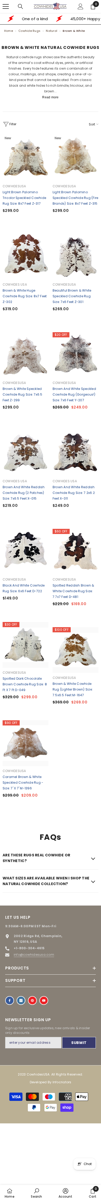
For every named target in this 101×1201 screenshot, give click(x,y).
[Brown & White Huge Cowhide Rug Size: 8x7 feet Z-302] (25, 257)
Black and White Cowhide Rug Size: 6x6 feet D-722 (24, 588)
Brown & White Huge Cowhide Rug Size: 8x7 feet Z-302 (25, 296)
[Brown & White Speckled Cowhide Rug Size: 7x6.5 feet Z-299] (25, 355)
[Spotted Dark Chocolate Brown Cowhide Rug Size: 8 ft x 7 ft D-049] (25, 645)
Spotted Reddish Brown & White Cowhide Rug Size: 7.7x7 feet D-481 (73, 591)
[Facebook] (9, 1000)
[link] (36, 1193)
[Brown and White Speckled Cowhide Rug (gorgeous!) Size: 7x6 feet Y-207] (75, 355)
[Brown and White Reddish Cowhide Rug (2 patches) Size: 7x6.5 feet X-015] (25, 453)
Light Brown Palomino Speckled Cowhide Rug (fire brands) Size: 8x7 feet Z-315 (75, 198)
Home (8, 31)
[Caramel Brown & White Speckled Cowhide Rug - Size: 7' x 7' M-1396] (25, 743)
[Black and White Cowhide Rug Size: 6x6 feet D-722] (25, 552)
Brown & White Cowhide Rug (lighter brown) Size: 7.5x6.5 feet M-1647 (73, 689)
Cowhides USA (15, 284)
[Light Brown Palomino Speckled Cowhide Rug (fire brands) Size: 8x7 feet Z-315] (75, 158)
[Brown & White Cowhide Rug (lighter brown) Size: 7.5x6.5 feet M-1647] (75, 650)
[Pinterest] (32, 1000)
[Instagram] (21, 1000)
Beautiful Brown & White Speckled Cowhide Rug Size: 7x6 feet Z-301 (72, 296)
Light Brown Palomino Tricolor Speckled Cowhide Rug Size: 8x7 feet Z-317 (24, 198)
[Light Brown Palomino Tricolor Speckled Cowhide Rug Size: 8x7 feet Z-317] (25, 158)
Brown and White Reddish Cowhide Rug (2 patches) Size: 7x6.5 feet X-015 (24, 493)
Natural (51, 31)
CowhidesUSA (14, 186)
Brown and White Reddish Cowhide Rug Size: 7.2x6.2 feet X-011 (74, 493)
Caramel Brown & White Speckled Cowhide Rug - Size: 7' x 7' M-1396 (23, 782)
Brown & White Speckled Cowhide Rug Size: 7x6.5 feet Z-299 (22, 394)
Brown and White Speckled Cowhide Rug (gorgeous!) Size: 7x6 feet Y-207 (74, 394)
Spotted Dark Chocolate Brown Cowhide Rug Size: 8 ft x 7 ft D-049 (25, 684)
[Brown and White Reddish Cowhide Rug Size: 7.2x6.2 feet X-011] (75, 453)
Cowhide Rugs (29, 31)
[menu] (6, 6)
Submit (79, 1042)
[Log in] (80, 6)
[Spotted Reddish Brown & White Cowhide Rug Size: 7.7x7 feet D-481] (75, 552)
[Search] (20, 6)
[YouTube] (43, 1000)
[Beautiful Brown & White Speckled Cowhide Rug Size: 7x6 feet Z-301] (75, 257)
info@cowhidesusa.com (34, 954)
